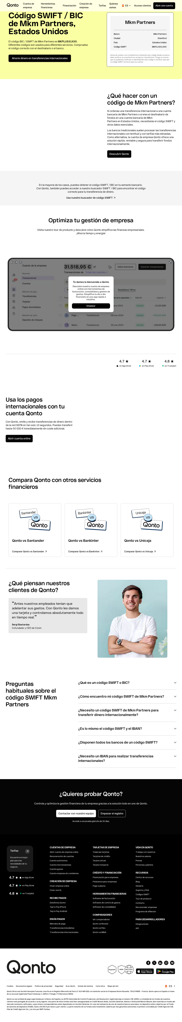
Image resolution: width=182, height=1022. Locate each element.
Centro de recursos (144, 877)
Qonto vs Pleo (99, 928)
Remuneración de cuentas (62, 856)
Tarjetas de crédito (101, 856)
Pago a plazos (99, 886)
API (137, 928)
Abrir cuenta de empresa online (64, 852)
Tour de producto (143, 899)
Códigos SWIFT (142, 894)
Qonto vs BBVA (99, 932)
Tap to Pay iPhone (58, 907)
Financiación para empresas (105, 877)
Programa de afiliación (146, 911)
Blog (138, 882)
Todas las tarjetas (101, 852)
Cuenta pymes (56, 869)
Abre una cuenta (164, 5)
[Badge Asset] (148, 963)
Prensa (139, 860)
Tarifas (14, 850)
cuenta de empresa (142, 137)
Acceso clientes (142, 5)
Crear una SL (56, 890)
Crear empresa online (59, 886)
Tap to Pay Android (58, 911)
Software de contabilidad (104, 907)
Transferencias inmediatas (62, 928)
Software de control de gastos (106, 903)
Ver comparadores (101, 919)
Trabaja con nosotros (145, 852)
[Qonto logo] (12, 5)
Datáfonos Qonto (58, 903)
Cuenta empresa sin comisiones (64, 873)
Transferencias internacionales (64, 932)
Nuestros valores (143, 856)
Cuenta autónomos (58, 860)
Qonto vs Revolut (100, 924)
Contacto (140, 903)
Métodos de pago (58, 924)
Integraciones (142, 924)
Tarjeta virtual (99, 860)
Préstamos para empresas (105, 882)
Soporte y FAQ (142, 890)
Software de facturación (104, 898)
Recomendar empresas (146, 907)
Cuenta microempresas (60, 865)
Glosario (139, 886)
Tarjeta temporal (100, 865)
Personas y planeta (144, 865)
